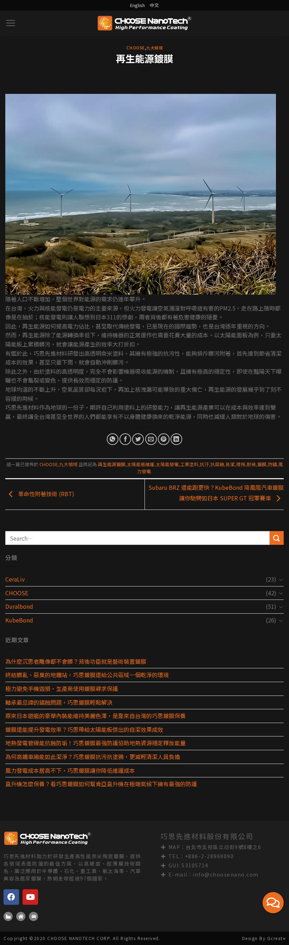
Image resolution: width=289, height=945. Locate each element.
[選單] (11, 23)
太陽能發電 (167, 464)
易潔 (230, 464)
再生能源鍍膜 (111, 464)
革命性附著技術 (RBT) (45, 493)
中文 (154, 5)
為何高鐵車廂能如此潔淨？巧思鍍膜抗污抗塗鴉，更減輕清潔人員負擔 (92, 756)
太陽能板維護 (140, 464)
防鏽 (272, 464)
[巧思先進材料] (144, 23)
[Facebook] (11, 897)
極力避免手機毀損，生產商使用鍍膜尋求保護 (61, 688)
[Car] (33, 916)
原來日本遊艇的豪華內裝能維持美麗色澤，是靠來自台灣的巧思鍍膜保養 (95, 715)
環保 (240, 464)
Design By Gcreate (264, 938)
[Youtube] (30, 897)
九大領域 (154, 47)
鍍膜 (261, 464)
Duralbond (19, 606)
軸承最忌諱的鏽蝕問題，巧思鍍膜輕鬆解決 (58, 702)
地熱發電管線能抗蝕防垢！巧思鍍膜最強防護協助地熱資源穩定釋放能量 (95, 743)
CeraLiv (15, 579)
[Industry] (8, 916)
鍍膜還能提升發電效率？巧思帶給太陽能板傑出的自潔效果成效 (84, 729)
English (137, 5)
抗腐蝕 (217, 464)
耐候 (251, 464)
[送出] (277, 538)
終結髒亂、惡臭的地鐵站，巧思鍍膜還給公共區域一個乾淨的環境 (87, 674)
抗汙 (204, 464)
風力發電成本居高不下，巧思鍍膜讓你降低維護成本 (70, 770)
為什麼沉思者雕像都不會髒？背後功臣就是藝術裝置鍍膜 (75, 661)
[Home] (20, 916)
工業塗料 (189, 464)
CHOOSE (135, 47)
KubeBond (19, 620)
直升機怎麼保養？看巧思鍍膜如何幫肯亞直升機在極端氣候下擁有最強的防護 (101, 784)
